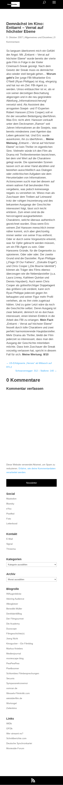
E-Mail (9, 539)
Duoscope (11, 628)
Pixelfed (10, 513)
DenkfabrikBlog (14, 613)
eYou (8, 508)
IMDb (9, 723)
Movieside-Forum (15, 748)
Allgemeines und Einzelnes (38, 37)
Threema (11, 549)
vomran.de (11, 688)
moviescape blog (15, 658)
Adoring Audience (15, 598)
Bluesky (10, 503)
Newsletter (31, 482)
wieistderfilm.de (14, 698)
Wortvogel (11, 703)
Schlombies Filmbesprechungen (22, 673)
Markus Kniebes (14, 648)
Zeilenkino (11, 708)
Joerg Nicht (12, 638)
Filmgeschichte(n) (15, 633)
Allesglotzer (12, 603)
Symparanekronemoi (17, 683)
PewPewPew (12, 663)
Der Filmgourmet (15, 618)
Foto (8, 518)
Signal (9, 544)
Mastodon (11, 498)
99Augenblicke (13, 593)
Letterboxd (11, 523)
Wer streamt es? (14, 733)
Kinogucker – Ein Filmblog (19, 643)
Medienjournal (13, 653)
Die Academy (13, 623)
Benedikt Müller (14, 608)
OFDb (9, 728)
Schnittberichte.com (16, 738)
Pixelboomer (12, 668)
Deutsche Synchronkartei (19, 743)
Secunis (10, 678)
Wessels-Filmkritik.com (18, 693)
